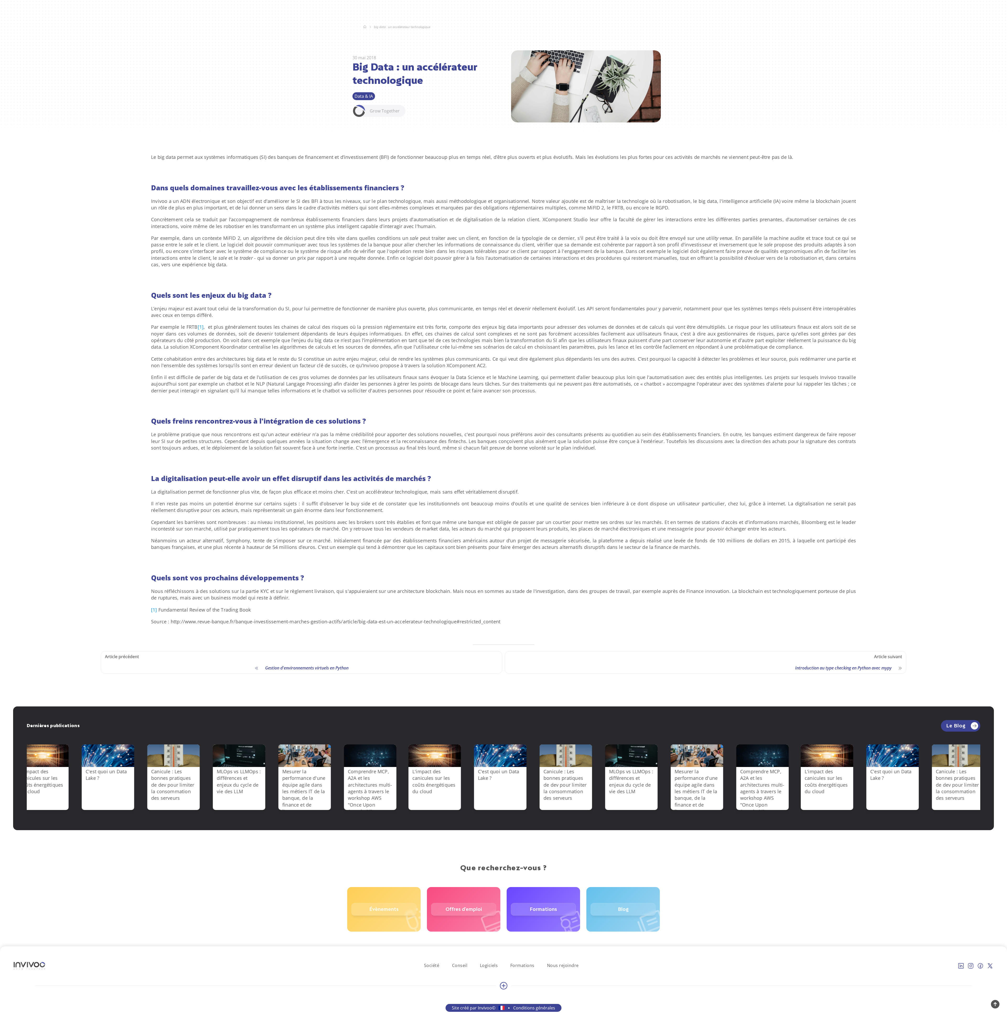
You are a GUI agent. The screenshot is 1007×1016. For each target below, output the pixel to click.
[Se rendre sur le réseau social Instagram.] (970, 966)
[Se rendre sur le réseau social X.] (990, 966)
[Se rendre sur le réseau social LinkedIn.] (961, 966)
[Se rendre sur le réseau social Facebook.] (980, 966)
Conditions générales (534, 1008)
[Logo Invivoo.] (29, 966)
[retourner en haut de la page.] (995, 1004)
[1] (201, 327)
